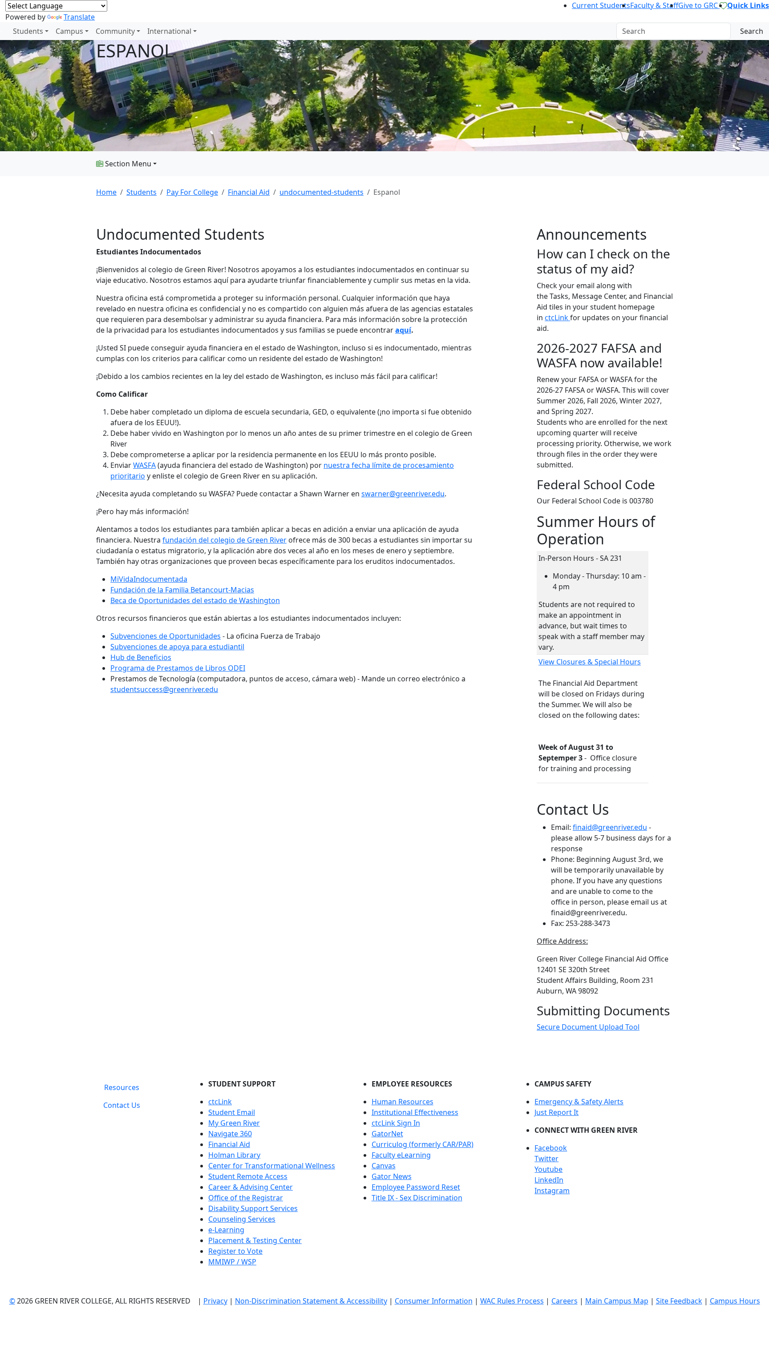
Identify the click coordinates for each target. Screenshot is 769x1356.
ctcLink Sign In (396, 1123)
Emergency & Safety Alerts (578, 1102)
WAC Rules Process (512, 1301)
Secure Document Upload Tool (588, 1027)
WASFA (144, 465)
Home (106, 192)
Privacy (215, 1301)
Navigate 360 (230, 1134)
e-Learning (226, 1230)
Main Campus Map (616, 1301)
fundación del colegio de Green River (224, 540)
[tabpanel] (433, 1176)
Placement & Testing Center (255, 1240)
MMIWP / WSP (232, 1262)
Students (28, 31)
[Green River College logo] (1, 31)
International (169, 31)
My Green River (234, 1123)
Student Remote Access (247, 1176)
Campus (69, 31)
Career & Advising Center (250, 1187)
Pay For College (192, 192)
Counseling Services (241, 1219)
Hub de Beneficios (140, 657)
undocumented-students (321, 192)
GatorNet (387, 1134)
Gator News (392, 1176)
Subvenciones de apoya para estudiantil (177, 647)
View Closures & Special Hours (589, 662)
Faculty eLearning (401, 1155)
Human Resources (402, 1102)
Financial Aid (249, 192)
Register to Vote (235, 1251)
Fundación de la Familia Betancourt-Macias (182, 590)
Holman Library (234, 1155)
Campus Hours (735, 1301)
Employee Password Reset (416, 1187)
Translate (79, 17)
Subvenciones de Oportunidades (165, 636)
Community (115, 31)
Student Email (231, 1112)
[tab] (121, 1087)
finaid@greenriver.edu (610, 827)
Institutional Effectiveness (415, 1112)
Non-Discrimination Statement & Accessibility (311, 1301)
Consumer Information (434, 1301)
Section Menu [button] (127, 164)
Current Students (601, 5)
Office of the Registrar (245, 1198)
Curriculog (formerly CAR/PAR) (423, 1144)
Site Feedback (679, 1301)
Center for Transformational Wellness (271, 1166)
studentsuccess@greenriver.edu (164, 689)
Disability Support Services (253, 1208)
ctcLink (557, 317)
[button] (603, 1148)
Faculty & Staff (654, 5)
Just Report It (556, 1112)
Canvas (384, 1166)
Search (751, 31)
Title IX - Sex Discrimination (417, 1198)
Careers (564, 1301)
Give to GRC (699, 5)
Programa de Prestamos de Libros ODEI (177, 668)
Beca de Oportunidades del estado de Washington (195, 600)
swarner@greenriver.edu (403, 494)
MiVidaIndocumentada (148, 579)
